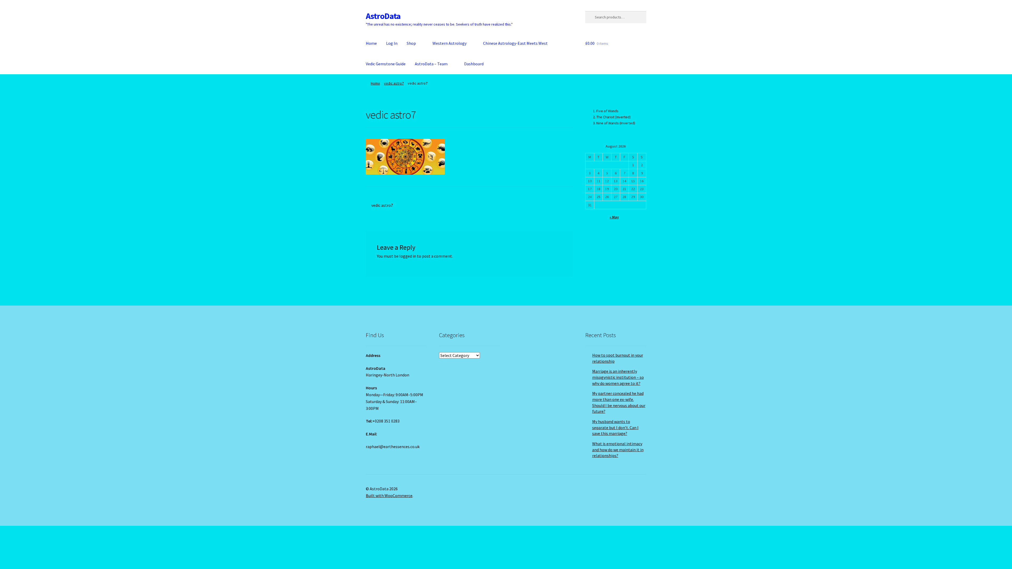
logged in (407, 256)
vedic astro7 (394, 83)
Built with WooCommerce (389, 495)
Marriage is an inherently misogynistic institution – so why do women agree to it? (618, 377)
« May (614, 217)
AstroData (383, 16)
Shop (411, 43)
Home (371, 43)
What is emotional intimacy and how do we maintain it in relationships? (618, 449)
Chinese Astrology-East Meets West (515, 43)
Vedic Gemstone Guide (386, 63)
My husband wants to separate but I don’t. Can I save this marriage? (615, 427)
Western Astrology (449, 43)
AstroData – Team (431, 63)
